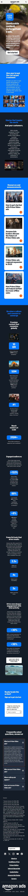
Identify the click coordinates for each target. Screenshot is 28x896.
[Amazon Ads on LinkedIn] (5, 854)
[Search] (26, 1)
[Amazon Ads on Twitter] (9, 854)
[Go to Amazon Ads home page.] (14, 887)
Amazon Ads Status (14, 875)
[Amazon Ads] (13, 2)
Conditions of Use (14, 862)
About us (14, 858)
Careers (14, 879)
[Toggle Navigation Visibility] (2, 2)
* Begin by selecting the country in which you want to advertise (13, 707)
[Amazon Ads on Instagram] (13, 854)
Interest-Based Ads (14, 868)
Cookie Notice (14, 872)
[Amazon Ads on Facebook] (22, 854)
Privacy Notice (14, 865)
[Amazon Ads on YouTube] (18, 854)
